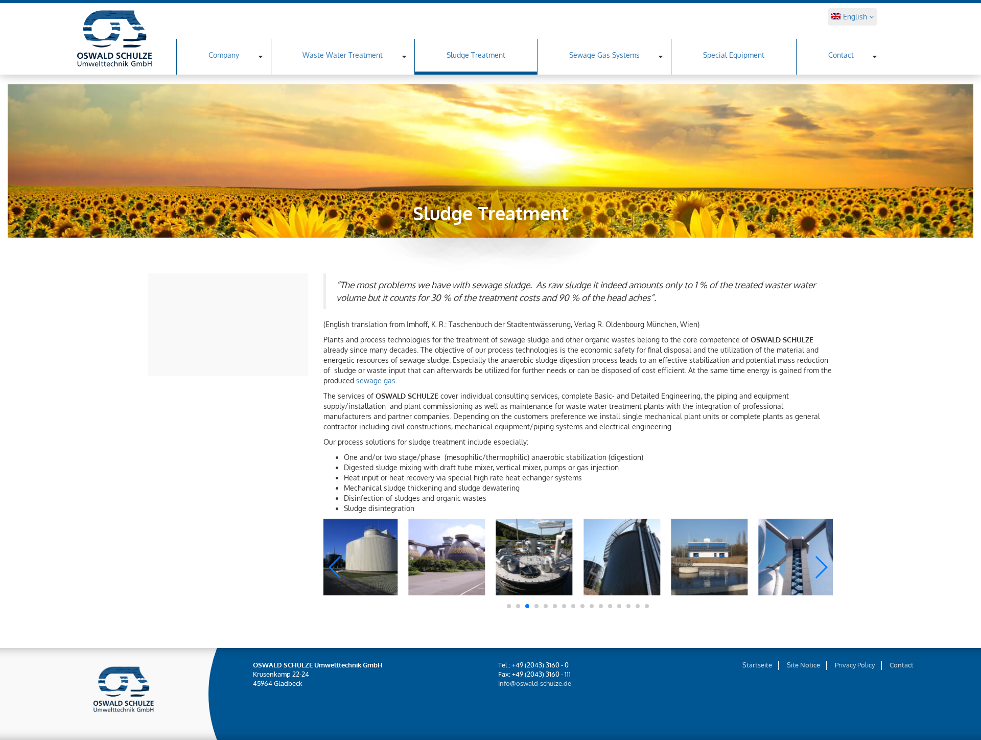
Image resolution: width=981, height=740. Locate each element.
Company (223, 55)
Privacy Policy (855, 665)
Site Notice (803, 665)
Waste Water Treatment (342, 55)
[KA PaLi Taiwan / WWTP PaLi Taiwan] (446, 557)
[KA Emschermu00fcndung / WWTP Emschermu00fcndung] (797, 557)
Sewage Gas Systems (604, 55)
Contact (841, 55)
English (856, 16)
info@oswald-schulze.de (534, 683)
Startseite (757, 665)
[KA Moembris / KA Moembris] (534, 557)
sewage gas (375, 380)
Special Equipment (733, 55)
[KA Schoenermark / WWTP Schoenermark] (359, 557)
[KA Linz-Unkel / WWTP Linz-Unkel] (709, 557)
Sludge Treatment (476, 55)
